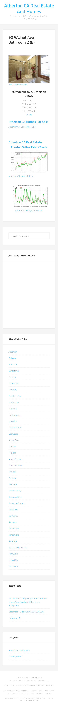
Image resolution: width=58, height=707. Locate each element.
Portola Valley (14, 490)
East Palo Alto (14, 396)
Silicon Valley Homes (13, 698)
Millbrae (12, 446)
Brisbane (12, 364)
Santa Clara (13, 534)
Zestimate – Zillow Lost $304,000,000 (26, 611)
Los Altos (12, 421)
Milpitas (12, 452)
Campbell (12, 377)
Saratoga (12, 541)
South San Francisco (17, 547)
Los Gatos (13, 433)
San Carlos (13, 515)
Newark (12, 471)
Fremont (12, 408)
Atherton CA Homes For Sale (28, 121)
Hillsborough (14, 415)
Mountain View (15, 465)
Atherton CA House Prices (20, 176)
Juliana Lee (22, 677)
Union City (13, 560)
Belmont (12, 358)
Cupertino (13, 383)
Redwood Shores (16, 503)
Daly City (12, 389)
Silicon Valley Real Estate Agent (23, 680)
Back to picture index (18, 84)
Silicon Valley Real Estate (34, 698)
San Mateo (13, 528)
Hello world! (14, 618)
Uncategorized (15, 656)
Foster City (13, 402)
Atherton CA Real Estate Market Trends (23, 691)
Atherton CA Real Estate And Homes (29, 8)
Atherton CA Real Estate (25, 142)
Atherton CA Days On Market (29, 210)
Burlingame (13, 370)
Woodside (13, 566)
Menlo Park (13, 440)
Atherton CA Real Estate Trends (29, 147)
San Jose (12, 522)
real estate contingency (19, 650)
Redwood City (15, 497)
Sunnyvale (13, 553)
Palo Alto (12, 484)
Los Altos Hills (14, 427)
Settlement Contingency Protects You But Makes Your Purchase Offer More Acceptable (27, 602)
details (29, 114)
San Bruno (13, 509)
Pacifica (12, 478)
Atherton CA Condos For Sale (22, 126)
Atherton (12, 351)
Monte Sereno (15, 459)
